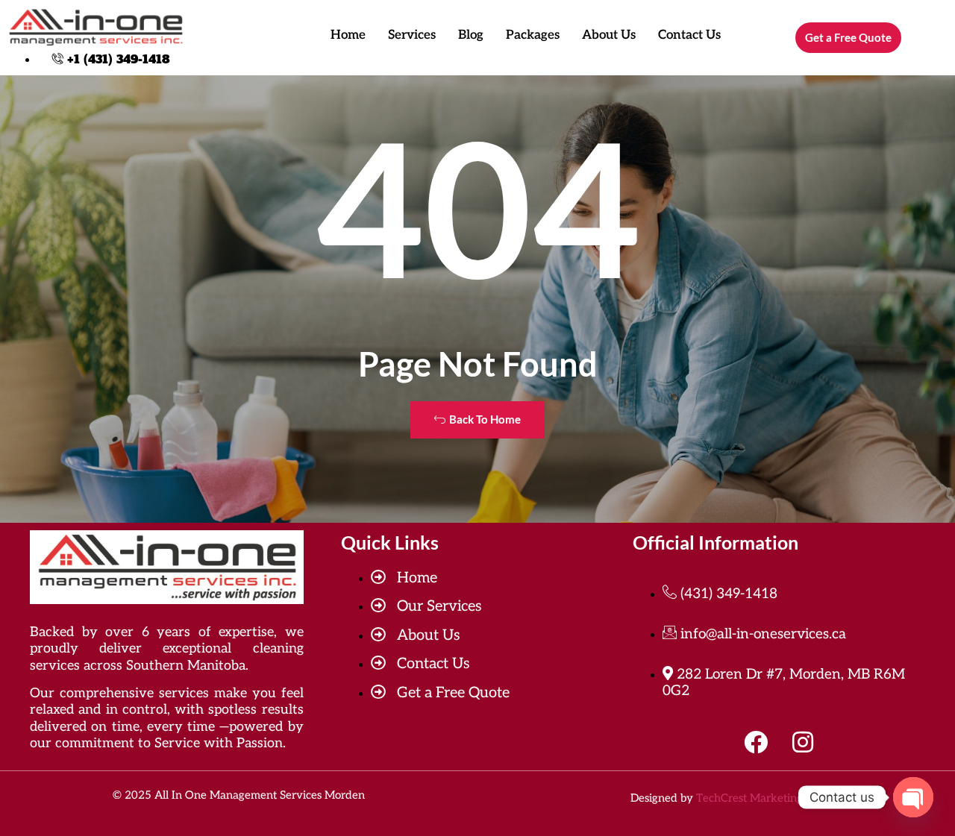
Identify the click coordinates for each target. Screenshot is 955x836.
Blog (470, 35)
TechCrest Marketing (749, 798)
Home (348, 35)
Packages (533, 35)
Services (412, 35)
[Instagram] (803, 742)
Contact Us (689, 35)
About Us (609, 35)
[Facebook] (756, 742)
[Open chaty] (913, 797)
